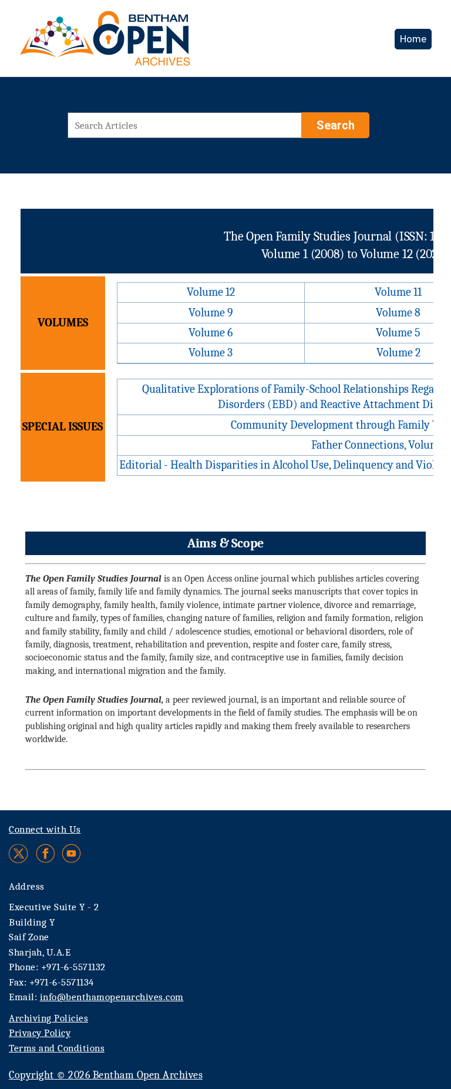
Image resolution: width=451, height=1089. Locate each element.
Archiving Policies (48, 1018)
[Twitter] (19, 853)
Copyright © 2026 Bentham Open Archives (106, 1075)
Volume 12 (211, 292)
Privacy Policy (39, 1032)
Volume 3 (211, 352)
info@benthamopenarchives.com (112, 997)
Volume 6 (211, 332)
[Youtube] (71, 853)
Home (413, 39)
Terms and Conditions (57, 1048)
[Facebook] (45, 853)
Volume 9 (211, 312)
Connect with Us (45, 829)
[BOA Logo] (139, 43)
